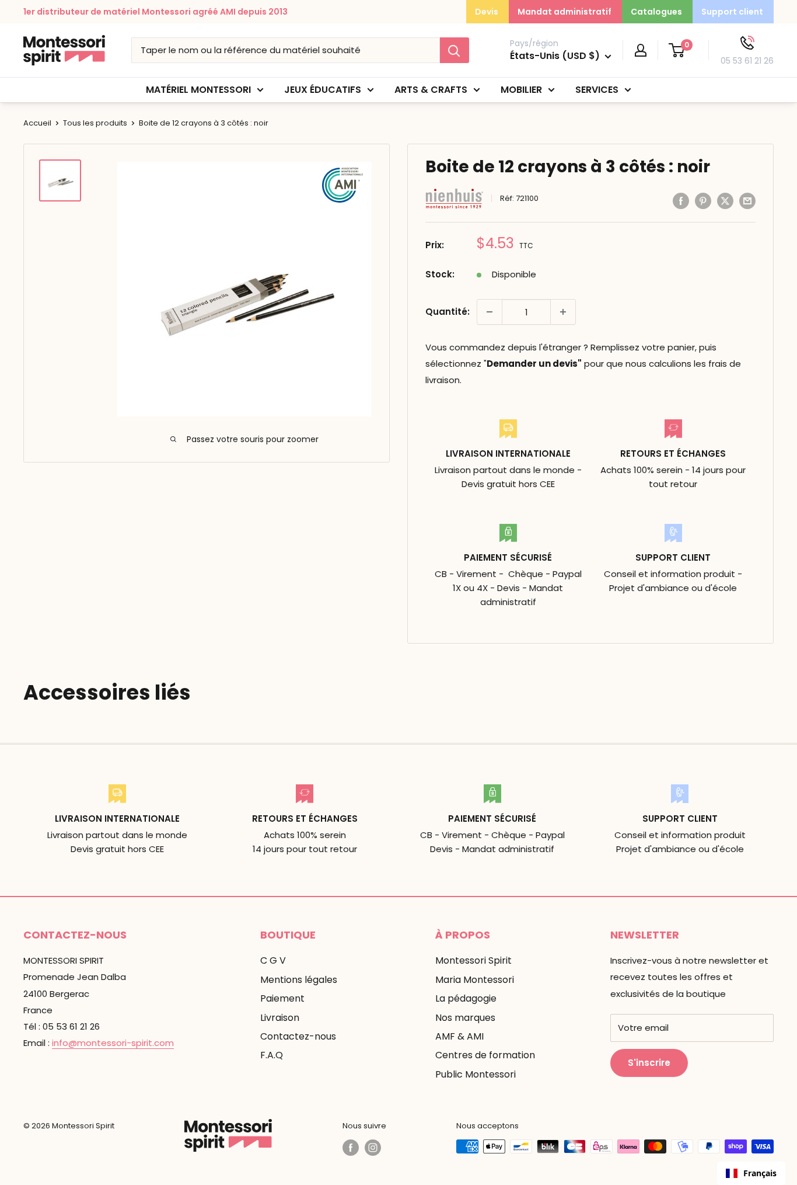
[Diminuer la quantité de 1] (489, 312)
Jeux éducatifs (322, 89)
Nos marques (465, 1017)
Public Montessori (475, 1074)
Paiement (282, 998)
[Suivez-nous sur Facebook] (350, 1147)
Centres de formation (485, 1055)
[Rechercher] (454, 50)
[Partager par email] (747, 200)
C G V (273, 960)
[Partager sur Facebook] (681, 200)
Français (760, 1173)
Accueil (37, 122)
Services (596, 89)
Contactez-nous (298, 1036)
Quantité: (447, 311)
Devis (486, 12)
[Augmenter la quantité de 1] (563, 312)
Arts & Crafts (430, 89)
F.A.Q (271, 1055)
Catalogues (656, 12)
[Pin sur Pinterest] (703, 200)
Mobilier (521, 89)
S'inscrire (649, 1063)
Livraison (279, 1017)
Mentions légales (298, 979)
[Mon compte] (640, 50)
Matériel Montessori (198, 89)
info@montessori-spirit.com (113, 1043)
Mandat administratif (564, 12)
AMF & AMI (459, 1036)
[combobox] (751, 1173)
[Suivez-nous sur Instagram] (373, 1147)
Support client (732, 12)
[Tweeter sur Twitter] (725, 200)
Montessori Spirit (473, 960)
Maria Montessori (474, 979)
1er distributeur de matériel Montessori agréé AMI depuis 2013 (155, 12)
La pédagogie (466, 998)
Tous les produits (95, 122)
